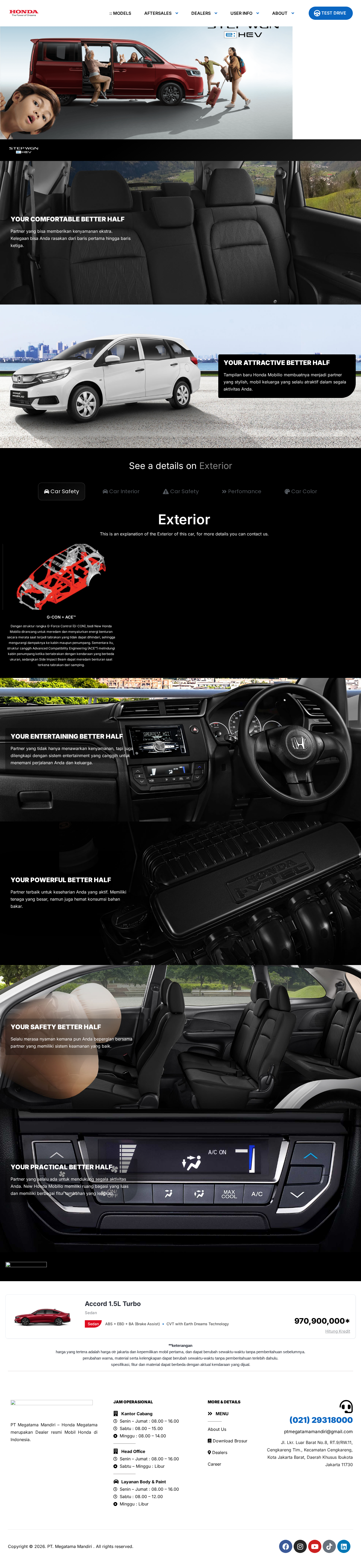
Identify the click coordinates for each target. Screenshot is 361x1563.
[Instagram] (300, 1546)
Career (214, 1464)
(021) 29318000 (321, 1420)
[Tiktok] (329, 1546)
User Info (241, 13)
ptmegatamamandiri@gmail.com (318, 1431)
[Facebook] (285, 1546)
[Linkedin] (343, 1546)
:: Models (120, 13)
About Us (217, 1429)
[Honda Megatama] (24, 13)
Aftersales (158, 13)
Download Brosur (229, 1440)
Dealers (201, 13)
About (280, 13)
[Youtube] (314, 1546)
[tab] (61, 491)
